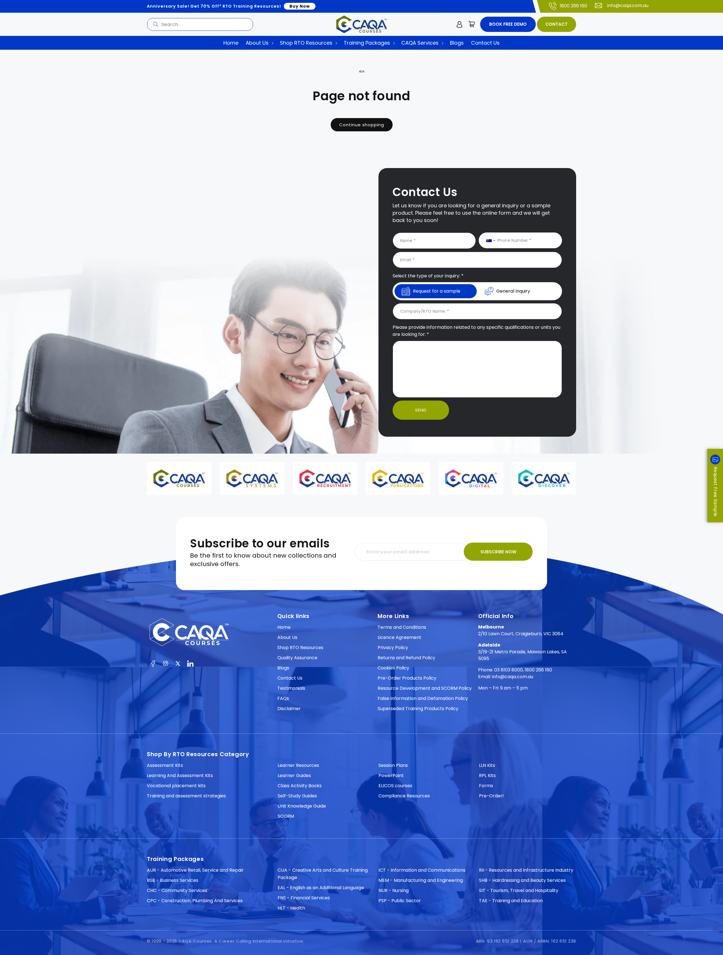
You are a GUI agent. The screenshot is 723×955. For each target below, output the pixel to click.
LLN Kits (487, 765)
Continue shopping (361, 125)
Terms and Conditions (402, 627)
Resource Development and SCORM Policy (425, 688)
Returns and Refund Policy (406, 657)
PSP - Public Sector (399, 900)
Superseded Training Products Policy (418, 708)
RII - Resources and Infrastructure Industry (526, 870)
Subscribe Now (498, 552)
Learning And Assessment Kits (180, 775)
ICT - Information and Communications (421, 870)
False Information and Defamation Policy (423, 698)
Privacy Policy (393, 647)
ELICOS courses (395, 785)
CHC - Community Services (177, 890)
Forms (486, 785)
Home (284, 627)
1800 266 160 (573, 6)
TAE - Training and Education (511, 900)
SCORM (286, 816)
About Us (287, 637)
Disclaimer (289, 708)
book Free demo (508, 24)
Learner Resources (298, 765)
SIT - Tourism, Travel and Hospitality (518, 890)
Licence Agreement (399, 637)
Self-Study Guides (297, 796)
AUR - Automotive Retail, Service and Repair (195, 870)
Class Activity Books (300, 785)
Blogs (283, 668)
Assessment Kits (165, 765)
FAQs (283, 698)
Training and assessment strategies (186, 796)
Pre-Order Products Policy (407, 678)
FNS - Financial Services (304, 898)
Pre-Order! (491, 796)
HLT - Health (291, 908)
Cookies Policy (393, 668)
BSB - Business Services (172, 880)
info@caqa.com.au (627, 5)
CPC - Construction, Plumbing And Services (195, 900)
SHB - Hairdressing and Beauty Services (522, 880)
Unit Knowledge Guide (302, 806)
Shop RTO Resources (300, 647)
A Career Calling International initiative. (259, 941)
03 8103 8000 (508, 670)
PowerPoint (391, 775)
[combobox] (200, 24)
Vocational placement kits (176, 785)
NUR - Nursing (393, 890)
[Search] (156, 24)
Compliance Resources (404, 796)
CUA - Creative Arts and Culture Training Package (323, 874)
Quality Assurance (297, 657)
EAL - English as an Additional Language (321, 887)
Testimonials (291, 688)
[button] (472, 24)
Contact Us (289, 678)
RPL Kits (487, 775)
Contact (556, 24)
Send (420, 410)
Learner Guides (294, 775)
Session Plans (393, 765)
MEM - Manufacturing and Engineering (420, 880)
